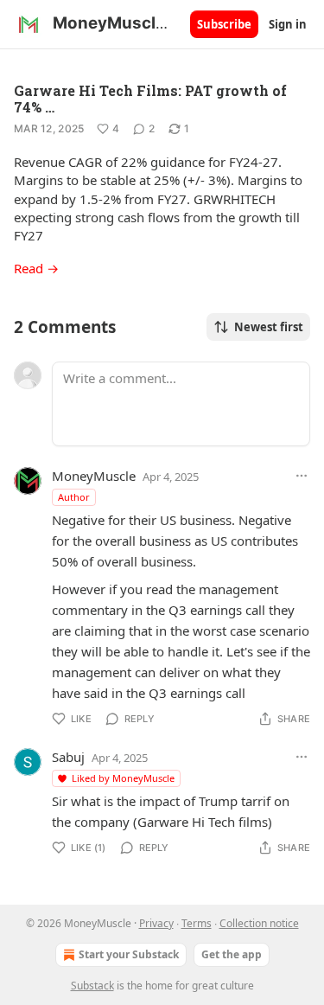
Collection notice (259, 923)
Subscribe (224, 24)
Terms (196, 923)
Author (74, 496)
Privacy (156, 923)
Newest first (268, 327)
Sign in (288, 24)
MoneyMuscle (94, 475)
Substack (92, 985)
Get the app (231, 954)
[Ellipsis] (301, 476)
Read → (36, 268)
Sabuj (68, 756)
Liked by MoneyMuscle (123, 777)
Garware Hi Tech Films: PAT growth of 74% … (150, 98)
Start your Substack (129, 954)
